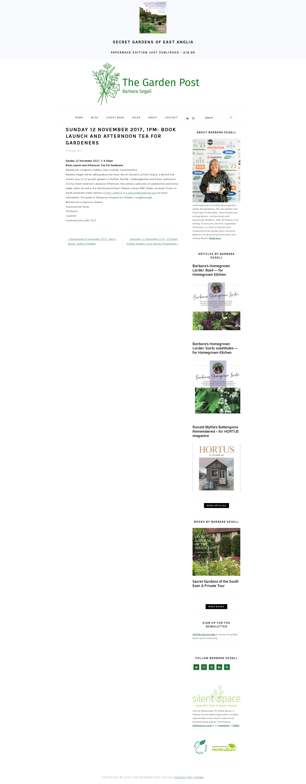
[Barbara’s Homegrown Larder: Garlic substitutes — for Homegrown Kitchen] (216, 412)
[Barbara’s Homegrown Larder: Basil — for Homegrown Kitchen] (216, 329)
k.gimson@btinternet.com (141, 192)
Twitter (236, 725)
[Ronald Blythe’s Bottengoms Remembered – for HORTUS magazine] (216, 491)
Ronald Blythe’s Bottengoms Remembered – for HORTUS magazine (216, 431)
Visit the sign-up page (204, 634)
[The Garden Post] (153, 108)
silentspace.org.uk (202, 725)
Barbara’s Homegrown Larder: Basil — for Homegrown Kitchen (211, 270)
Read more (215, 238)
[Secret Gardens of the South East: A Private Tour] (216, 552)
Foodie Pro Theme (189, 777)
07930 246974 (112, 192)
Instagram (224, 725)
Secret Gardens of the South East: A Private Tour (216, 583)
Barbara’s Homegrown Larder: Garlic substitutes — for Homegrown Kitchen (215, 348)
